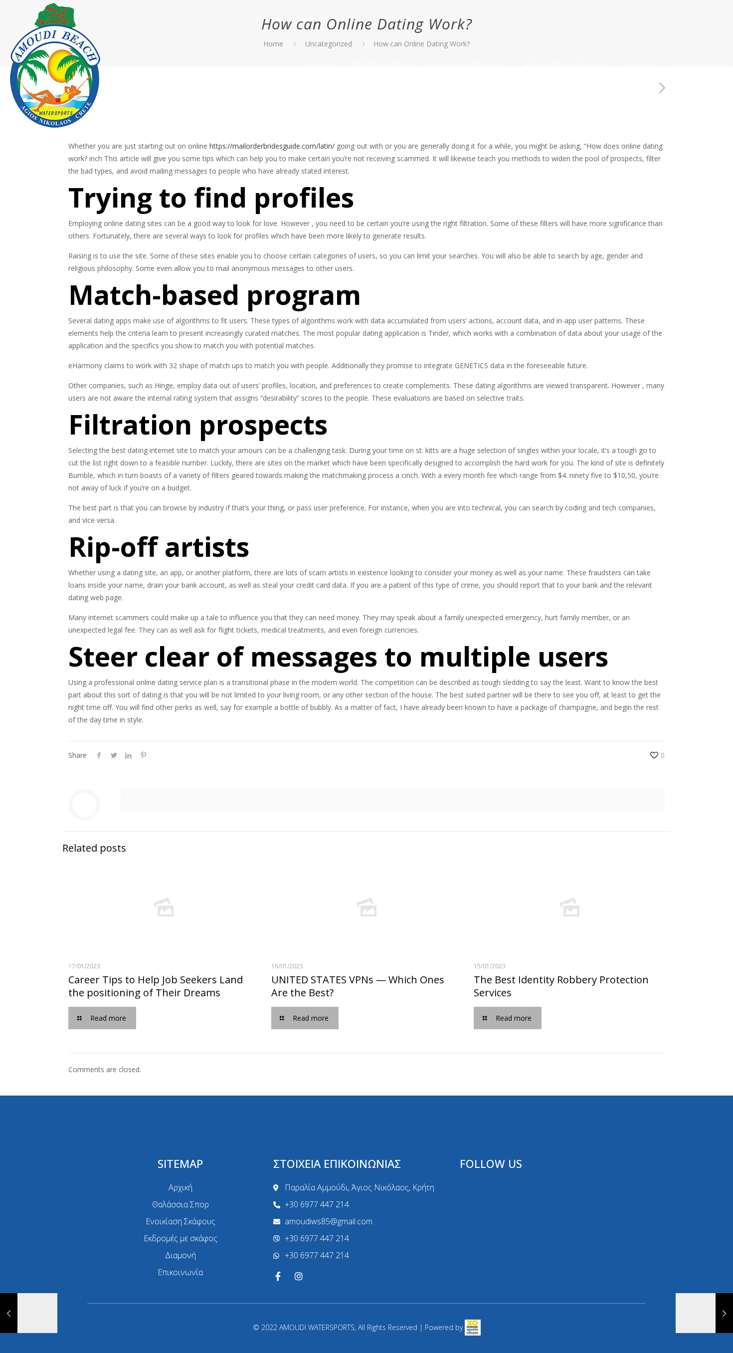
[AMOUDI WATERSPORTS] (55, 65)
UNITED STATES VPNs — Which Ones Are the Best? (357, 986)
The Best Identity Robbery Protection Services (561, 986)
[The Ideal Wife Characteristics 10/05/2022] (28, 1313)
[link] (473, 1327)
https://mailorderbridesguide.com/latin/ (272, 146)
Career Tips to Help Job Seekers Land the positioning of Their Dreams (155, 986)
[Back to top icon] (685, 1332)
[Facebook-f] (277, 1276)
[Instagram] (298, 1276)
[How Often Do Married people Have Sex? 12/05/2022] (704, 1313)
